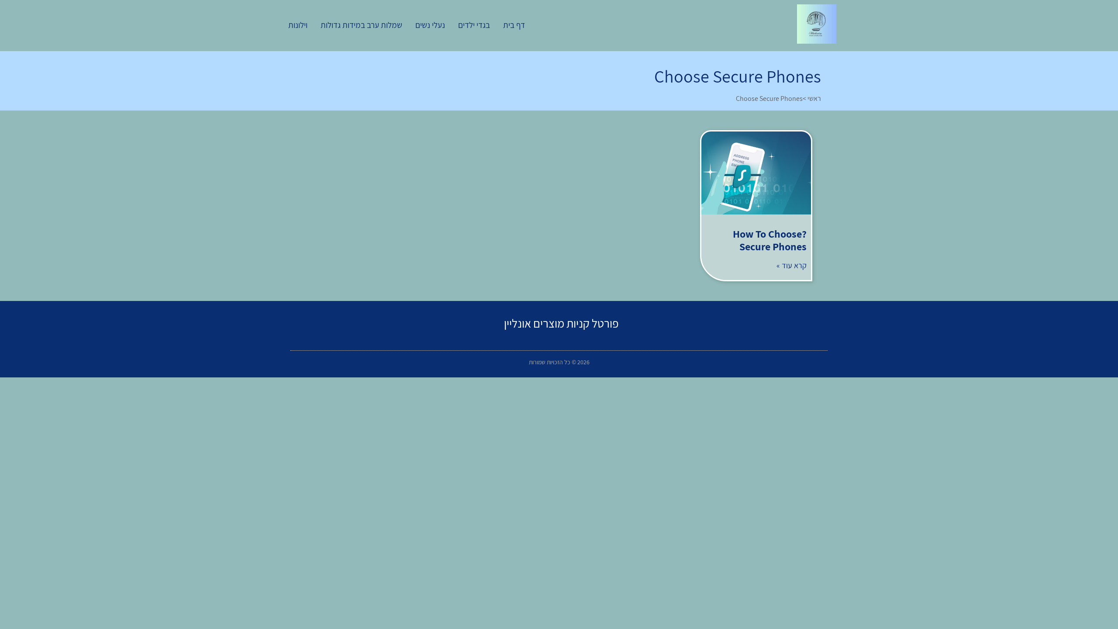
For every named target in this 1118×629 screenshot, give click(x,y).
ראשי (814, 98)
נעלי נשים (430, 25)
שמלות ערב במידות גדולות (361, 25)
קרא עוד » (791, 265)
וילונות (297, 25)
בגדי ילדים (474, 25)
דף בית (514, 25)
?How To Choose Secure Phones (770, 240)
